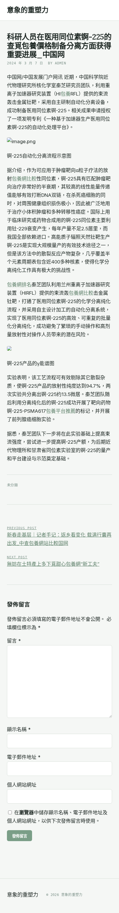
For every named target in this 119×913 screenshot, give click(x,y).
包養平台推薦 (60, 411)
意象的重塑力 (28, 10)
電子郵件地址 (23, 757)
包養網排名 (19, 284)
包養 (65, 94)
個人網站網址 (21, 785)
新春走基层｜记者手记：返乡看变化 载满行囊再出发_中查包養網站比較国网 (59, 536)
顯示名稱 (19, 729)
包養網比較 (24, 179)
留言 (14, 641)
